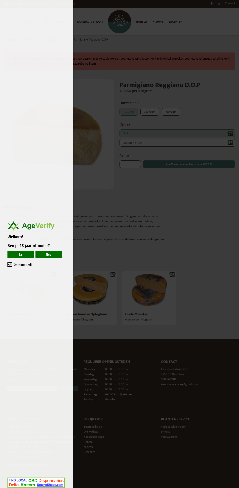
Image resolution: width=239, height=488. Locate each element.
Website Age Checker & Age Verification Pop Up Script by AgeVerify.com (234, 487)
